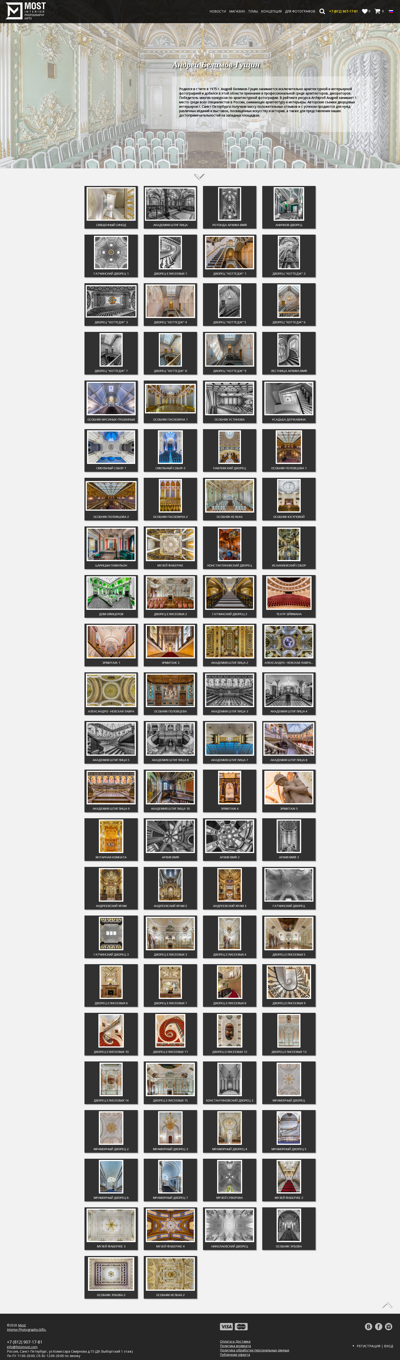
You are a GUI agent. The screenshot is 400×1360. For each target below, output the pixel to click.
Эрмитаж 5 (289, 808)
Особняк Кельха (230, 517)
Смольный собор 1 (111, 468)
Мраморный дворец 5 (289, 1149)
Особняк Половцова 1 (289, 468)
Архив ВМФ (170, 857)
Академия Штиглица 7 (229, 760)
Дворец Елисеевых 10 (111, 1052)
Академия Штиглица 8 (288, 760)
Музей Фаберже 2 (289, 1197)
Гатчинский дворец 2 (229, 614)
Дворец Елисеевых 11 (170, 1052)
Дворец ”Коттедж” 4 (170, 322)
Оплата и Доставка (235, 1341)
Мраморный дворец (289, 1100)
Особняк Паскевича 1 (170, 419)
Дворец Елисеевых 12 (229, 1052)
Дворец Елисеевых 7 (170, 1003)
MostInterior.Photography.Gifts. (26, 1327)
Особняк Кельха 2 (170, 1295)
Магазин (237, 11)
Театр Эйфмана (289, 614)
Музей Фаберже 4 (170, 1246)
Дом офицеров (111, 614)
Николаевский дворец (229, 1246)
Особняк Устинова (230, 419)
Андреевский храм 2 (170, 906)
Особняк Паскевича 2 (170, 517)
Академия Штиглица (170, 225)
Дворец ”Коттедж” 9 (229, 371)
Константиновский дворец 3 (229, 1100)
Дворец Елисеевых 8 (229, 1003)
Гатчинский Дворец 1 (111, 273)
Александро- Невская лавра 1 (289, 662)
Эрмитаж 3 (170, 662)
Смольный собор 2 (170, 468)
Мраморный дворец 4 (229, 1149)
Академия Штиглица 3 (229, 711)
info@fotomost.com (22, 1347)
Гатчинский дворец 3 (111, 954)
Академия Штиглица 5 (111, 760)
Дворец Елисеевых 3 (170, 954)
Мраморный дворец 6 (111, 1197)
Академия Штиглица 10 (170, 808)
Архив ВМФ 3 (289, 857)
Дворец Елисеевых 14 (111, 1100)
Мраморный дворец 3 (170, 1149)
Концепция (271, 11)
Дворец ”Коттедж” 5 (229, 322)
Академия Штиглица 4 (288, 711)
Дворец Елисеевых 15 (170, 1100)
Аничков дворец (288, 225)
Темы (253, 11)
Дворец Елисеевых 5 (289, 954)
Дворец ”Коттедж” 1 (229, 273)
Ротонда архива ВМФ (229, 225)
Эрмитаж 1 (111, 662)
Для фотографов (300, 11)
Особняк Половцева (170, 711)
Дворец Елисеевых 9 (289, 1003)
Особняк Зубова (289, 1246)
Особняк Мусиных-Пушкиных (111, 419)
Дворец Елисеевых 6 (111, 1003)
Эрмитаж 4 (230, 808)
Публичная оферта (235, 1354)
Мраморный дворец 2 (111, 1149)
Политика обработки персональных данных (254, 1350)
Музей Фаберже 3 (111, 1246)
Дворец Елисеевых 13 (289, 1052)
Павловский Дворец (229, 468)
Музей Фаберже (170, 565)
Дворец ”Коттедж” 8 (170, 371)
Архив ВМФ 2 (230, 857)
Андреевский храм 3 (229, 906)
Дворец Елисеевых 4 (229, 954)
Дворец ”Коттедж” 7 (111, 371)
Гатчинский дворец (289, 906)
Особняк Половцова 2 (111, 517)
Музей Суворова (229, 1197)
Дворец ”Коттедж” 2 (289, 273)
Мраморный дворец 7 (170, 1197)
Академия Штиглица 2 (229, 662)
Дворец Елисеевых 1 (170, 273)
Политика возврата (235, 1346)
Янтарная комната (111, 857)
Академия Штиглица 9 (111, 808)
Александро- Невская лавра (111, 711)
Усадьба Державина (289, 419)
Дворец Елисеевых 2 (170, 614)
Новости (217, 11)
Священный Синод (111, 225)
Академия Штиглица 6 (170, 760)
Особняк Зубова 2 (111, 1295)
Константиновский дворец (229, 565)
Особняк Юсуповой (289, 517)
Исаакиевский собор (289, 565)
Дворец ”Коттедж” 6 (289, 322)
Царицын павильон (111, 565)
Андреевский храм (111, 906)
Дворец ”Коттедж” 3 (111, 322)
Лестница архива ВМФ (289, 371)
